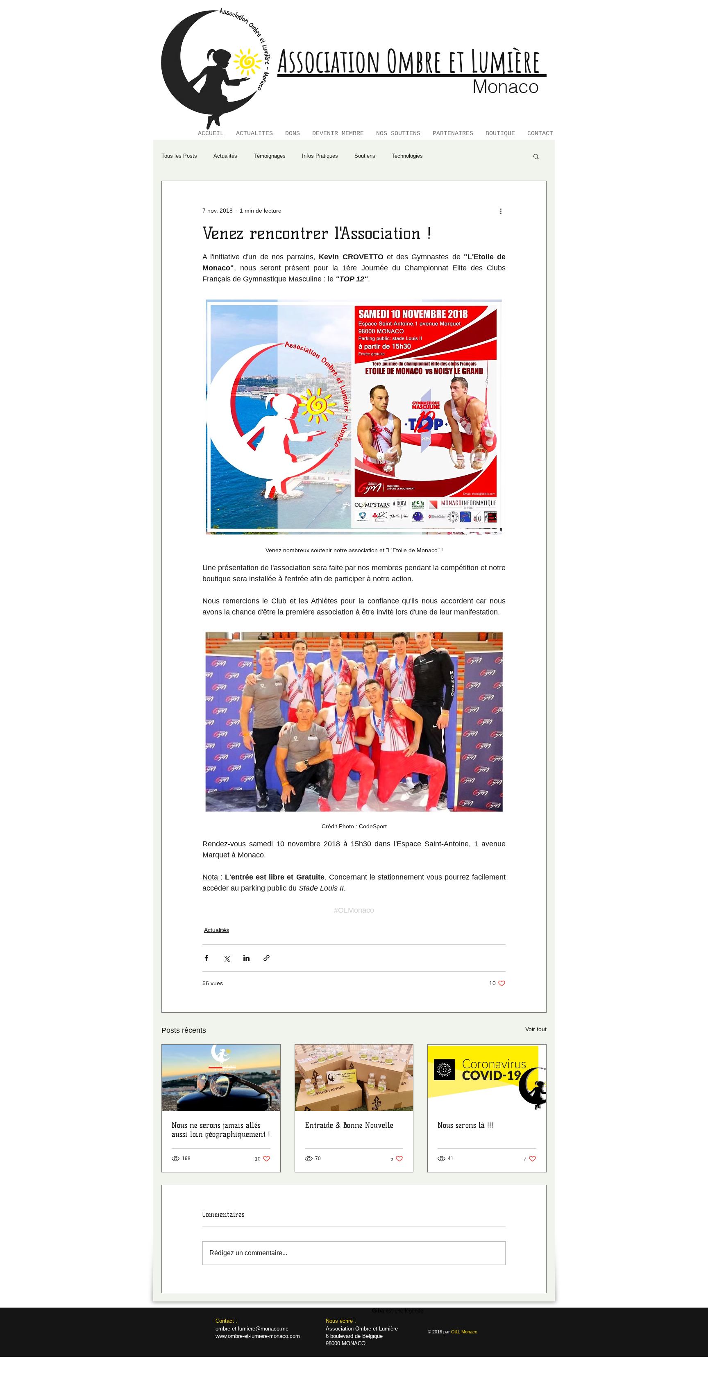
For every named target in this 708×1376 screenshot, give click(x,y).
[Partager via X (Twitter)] (226, 958)
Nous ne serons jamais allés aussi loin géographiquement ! (221, 1130)
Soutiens (364, 156)
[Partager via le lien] (266, 958)
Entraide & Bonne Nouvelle (349, 1125)
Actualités (225, 156)
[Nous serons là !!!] (487, 1078)
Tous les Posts (179, 156)
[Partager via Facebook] (206, 958)
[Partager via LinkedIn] (246, 958)
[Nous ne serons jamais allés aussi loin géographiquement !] (221, 1078)
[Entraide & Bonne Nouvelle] (354, 1078)
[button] (536, 156)
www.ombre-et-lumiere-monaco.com (258, 1336)
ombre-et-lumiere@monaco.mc (252, 1329)
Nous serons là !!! (465, 1125)
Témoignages (270, 156)
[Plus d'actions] (501, 210)
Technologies (407, 156)
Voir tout (536, 1029)
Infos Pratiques (320, 156)
